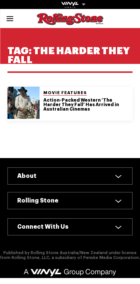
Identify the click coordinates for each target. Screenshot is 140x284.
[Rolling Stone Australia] (70, 21)
